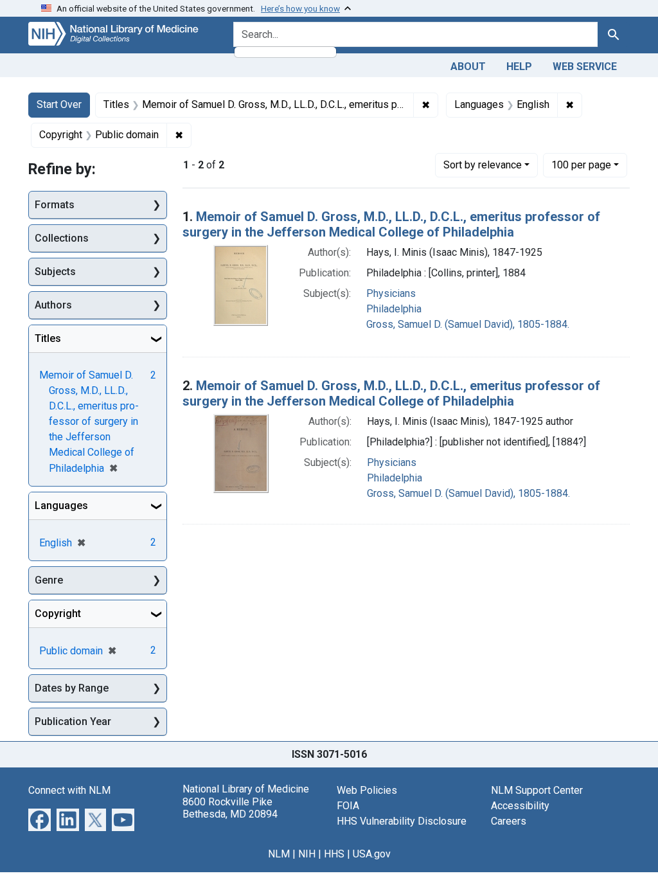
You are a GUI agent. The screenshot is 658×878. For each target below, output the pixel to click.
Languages (61, 505)
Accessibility (520, 806)
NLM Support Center (537, 790)
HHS (334, 854)
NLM (279, 854)
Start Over (59, 104)
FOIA (348, 806)
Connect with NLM (69, 790)
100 (581, 164)
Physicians (391, 293)
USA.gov (372, 854)
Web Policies (367, 790)
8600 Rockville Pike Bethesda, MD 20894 (230, 808)
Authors (53, 305)
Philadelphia (394, 309)
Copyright (58, 613)
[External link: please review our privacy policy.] (39, 819)
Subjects (55, 271)
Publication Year (73, 721)
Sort (482, 165)
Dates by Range (72, 688)
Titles (48, 338)
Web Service (585, 66)
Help (519, 66)
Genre (49, 580)
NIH (307, 854)
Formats (55, 205)
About (468, 66)
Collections (62, 238)
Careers (508, 821)
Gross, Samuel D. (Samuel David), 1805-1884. (467, 324)
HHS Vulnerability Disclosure (402, 821)
